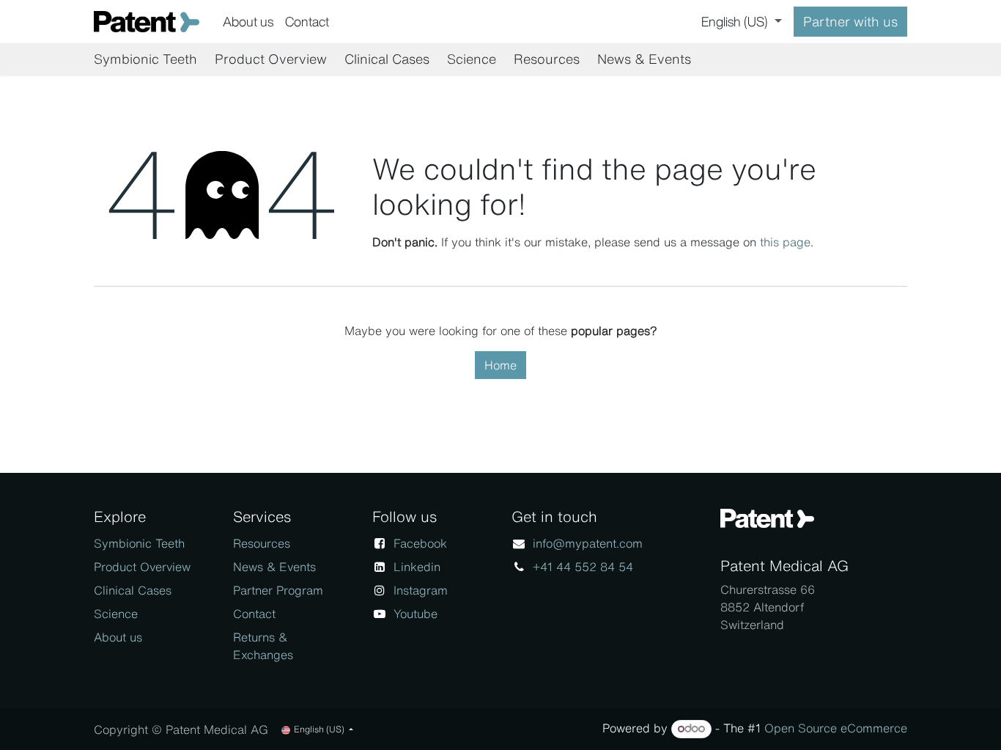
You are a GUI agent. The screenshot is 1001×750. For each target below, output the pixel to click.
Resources (261, 543)
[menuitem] (248, 21)
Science (116, 613)
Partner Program (278, 590)
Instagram (421, 590)
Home (500, 365)
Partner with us (850, 21)
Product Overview (142, 567)
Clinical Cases (132, 590)
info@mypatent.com (588, 543)
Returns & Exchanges (263, 645)
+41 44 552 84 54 (583, 567)
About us (118, 637)
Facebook (420, 543)
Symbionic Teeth (139, 543)
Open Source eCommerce (835, 728)
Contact (254, 613)
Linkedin (417, 567)
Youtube (415, 613)
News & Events (274, 567)
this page (785, 242)
